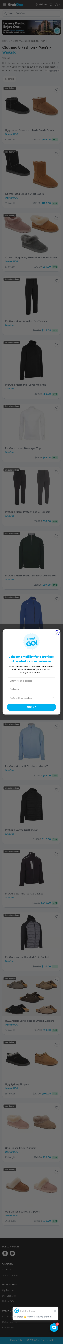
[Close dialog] (57, 632)
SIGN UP (31, 707)
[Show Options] (53, 698)
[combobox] (31, 698)
